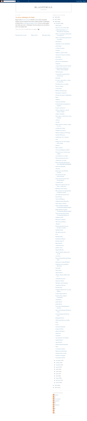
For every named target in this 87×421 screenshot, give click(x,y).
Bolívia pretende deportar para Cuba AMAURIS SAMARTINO (63, 163)
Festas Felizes (59, 197)
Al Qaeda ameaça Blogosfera (62, 201)
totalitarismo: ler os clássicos (62, 137)
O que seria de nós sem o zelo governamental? (62, 179)
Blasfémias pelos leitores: (61, 188)
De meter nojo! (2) (60, 241)
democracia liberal (60, 281)
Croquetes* (58, 335)
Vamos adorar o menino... (61, 203)
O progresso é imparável (61, 93)
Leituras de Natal (59, 329)
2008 (56, 17)
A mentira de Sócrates (61, 285)
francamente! (59, 41)
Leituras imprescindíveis (61, 293)
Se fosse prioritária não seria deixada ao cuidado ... (62, 227)
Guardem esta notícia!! (61, 130)
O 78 (57, 234)
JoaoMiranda (56, 405)
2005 (56, 385)
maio (57, 373)
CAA (54, 397)
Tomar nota (58, 333)
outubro (58, 362)
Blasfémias (44, 7)
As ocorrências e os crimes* (62, 156)
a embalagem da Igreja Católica (30, 23)
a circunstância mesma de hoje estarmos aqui (62, 75)
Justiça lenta (58, 270)
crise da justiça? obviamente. (62, 338)
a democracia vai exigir (61, 160)
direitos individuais (60, 331)
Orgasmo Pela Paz (60, 250)
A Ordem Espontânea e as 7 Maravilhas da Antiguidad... (63, 30)
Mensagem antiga (46, 35)
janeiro (57, 382)
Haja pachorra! (59, 243)
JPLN (54, 403)
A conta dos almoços (60, 349)
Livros (57, 324)
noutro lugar (58, 46)
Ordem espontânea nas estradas (63, 320)
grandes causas (59, 247)
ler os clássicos (59, 59)
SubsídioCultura (59, 230)
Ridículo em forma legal (61, 90)
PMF (54, 409)
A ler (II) (57, 122)
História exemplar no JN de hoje (63, 132)
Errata (57, 97)
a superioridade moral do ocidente (63, 66)
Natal (57, 346)
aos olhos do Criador (60, 128)
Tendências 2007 (59, 217)
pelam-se (58, 145)
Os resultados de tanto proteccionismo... (61, 175)
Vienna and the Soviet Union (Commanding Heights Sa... (62, 214)
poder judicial (59, 302)
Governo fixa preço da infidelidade (63, 95)
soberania (58, 168)
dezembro (58, 23)
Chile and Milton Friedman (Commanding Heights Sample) (63, 206)
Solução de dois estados (61, 353)
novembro (58, 360)
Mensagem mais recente (20, 35)
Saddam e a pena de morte (61, 52)
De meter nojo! (59, 287)
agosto (57, 367)
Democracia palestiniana (61, 351)
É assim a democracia (60, 108)
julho (57, 369)
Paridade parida (59, 236)
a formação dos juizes (60, 278)
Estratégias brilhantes (60, 239)
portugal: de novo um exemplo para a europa (63, 142)
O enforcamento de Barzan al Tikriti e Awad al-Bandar (62, 68)
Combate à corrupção (60, 355)
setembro (58, 365)
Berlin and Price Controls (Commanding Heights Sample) (63, 210)
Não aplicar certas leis (61, 232)
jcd (54, 410)
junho (57, 371)
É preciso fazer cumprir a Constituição (61, 296)
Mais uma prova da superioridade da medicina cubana (63, 191)
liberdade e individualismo (62, 283)
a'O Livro (58, 120)
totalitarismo (58, 299)
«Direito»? (58, 224)
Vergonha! (58, 63)
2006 (56, 21)
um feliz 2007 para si (60, 135)
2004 (56, 387)
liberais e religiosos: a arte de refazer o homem (62, 110)
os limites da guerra (60, 48)
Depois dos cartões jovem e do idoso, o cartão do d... (62, 185)
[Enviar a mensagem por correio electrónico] (38, 29)
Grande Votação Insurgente (62, 344)
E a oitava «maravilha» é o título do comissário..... (63, 81)
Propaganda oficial (60, 318)
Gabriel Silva (56, 401)
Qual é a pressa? (59, 147)
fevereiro (58, 380)
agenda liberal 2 (59, 340)
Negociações (58, 25)
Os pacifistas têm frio (60, 357)
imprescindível (59, 272)
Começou (58, 50)
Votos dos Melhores (60, 199)
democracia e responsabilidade (63, 262)
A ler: (57, 139)
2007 (56, 19)
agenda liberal (59, 342)
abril (57, 376)
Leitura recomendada (60, 101)
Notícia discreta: (59, 72)
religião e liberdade (60, 114)
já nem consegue (26, 19)
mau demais (58, 57)
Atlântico (58, 99)
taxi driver (58, 256)
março (57, 378)
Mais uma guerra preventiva (62, 158)
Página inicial (34, 35)
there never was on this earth (62, 27)
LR (54, 407)
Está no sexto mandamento (62, 61)
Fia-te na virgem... (60, 86)
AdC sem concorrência (61, 221)
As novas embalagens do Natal (63, 150)
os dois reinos (59, 88)
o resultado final (59, 182)
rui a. (54, 413)
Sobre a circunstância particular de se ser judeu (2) (63, 34)
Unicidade (58, 268)
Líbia (57, 322)
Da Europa (58, 78)
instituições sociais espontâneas (63, 43)
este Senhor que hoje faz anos (62, 194)
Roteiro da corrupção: (61, 219)
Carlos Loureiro (56, 399)
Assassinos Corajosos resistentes (63, 55)
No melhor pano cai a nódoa (62, 84)
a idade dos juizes (60, 245)
